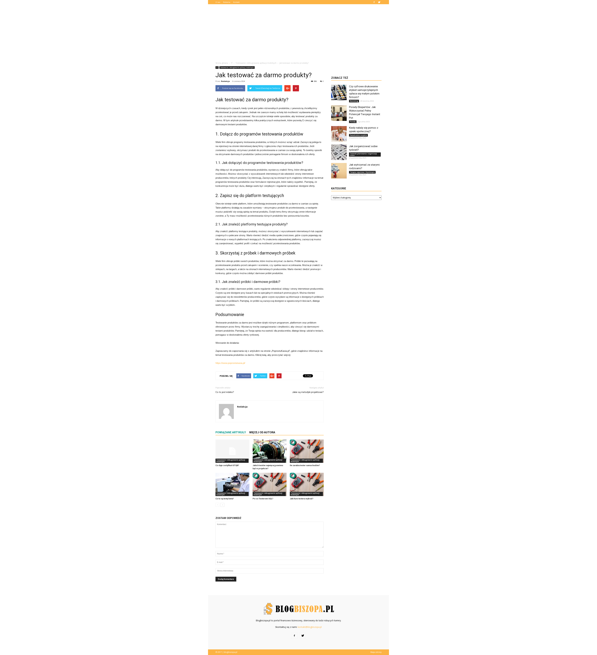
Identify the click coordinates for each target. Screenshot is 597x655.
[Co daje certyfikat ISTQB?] (232, 451)
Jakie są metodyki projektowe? (308, 392)
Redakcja (225, 81)
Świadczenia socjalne (358, 135)
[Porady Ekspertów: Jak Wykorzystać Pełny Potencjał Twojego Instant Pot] (339, 113)
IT (217, 67)
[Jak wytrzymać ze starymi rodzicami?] (339, 171)
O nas (217, 2)
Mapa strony (376, 652)
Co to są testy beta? (224, 498)
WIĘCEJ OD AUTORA (262, 432)
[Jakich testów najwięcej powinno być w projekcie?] (270, 451)
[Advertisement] (298, 35)
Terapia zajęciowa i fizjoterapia (362, 172)
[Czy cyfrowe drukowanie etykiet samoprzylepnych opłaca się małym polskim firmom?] (339, 92)
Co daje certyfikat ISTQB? (227, 465)
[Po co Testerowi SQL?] (270, 484)
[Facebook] (374, 2)
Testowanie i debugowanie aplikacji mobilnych (237, 67)
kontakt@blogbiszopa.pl (310, 626)
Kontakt (236, 2)
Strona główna (221, 63)
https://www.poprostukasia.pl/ (230, 363)
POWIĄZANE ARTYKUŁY (230, 432)
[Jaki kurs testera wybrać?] (307, 484)
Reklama (226, 2)
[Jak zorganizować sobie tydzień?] (339, 152)
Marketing (354, 101)
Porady (353, 122)
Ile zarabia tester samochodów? (305, 465)
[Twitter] (379, 2)
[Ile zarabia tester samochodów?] (307, 451)
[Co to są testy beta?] (232, 484)
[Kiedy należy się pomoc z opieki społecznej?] (339, 134)
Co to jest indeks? (224, 392)
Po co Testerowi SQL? (263, 498)
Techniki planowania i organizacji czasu (363, 154)
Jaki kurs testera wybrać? (301, 498)
